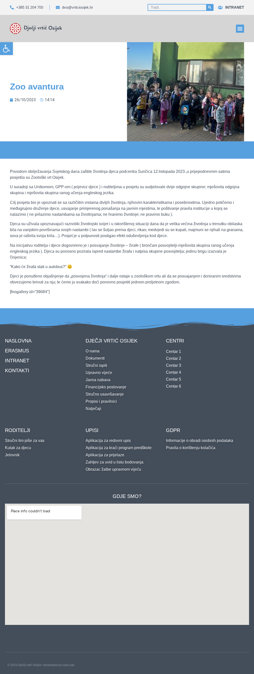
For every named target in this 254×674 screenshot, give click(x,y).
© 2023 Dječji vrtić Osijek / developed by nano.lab (40, 665)
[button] (6, 48)
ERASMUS (17, 350)
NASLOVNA (18, 340)
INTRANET (17, 360)
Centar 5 (173, 379)
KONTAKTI (17, 370)
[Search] (209, 7)
